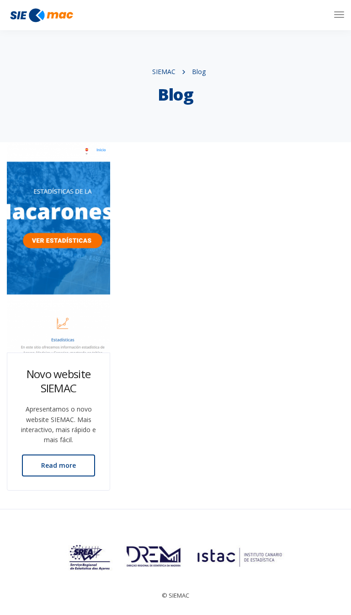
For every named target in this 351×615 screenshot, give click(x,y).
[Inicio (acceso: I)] (41, 15)
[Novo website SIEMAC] (58, 247)
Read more (58, 465)
